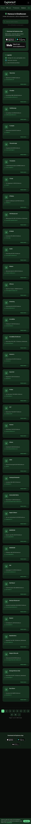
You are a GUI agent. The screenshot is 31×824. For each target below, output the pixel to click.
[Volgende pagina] (19, 714)
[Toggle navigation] (28, 2)
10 (15, 714)
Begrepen (26, 821)
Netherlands (16, 7)
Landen (9, 7)
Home (3, 7)
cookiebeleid (9, 822)
